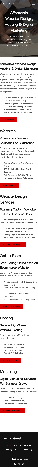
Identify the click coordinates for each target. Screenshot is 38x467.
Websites (17, 445)
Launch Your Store (11, 307)
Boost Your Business (12, 411)
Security (18, 449)
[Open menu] (33, 4)
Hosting (9, 449)
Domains (28, 445)
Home (9, 445)
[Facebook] (15, 464)
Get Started (8, 120)
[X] (19, 464)
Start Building (9, 185)
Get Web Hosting (10, 360)
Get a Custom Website (12, 244)
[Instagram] (23, 464)
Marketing (28, 449)
